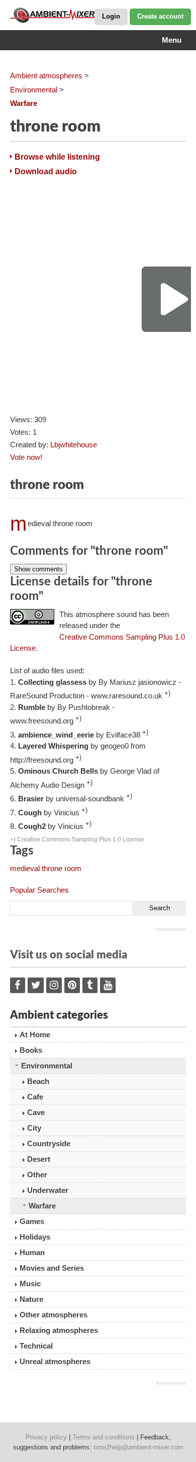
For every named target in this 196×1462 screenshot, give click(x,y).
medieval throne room (45, 868)
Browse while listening (57, 157)
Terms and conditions (103, 1437)
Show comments (38, 569)
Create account (160, 16)
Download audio (46, 171)
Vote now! (26, 457)
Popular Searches (39, 890)
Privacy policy (46, 1437)
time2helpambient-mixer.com (138, 1447)
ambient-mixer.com (60, 15)
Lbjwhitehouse (73, 444)
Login (111, 16)
